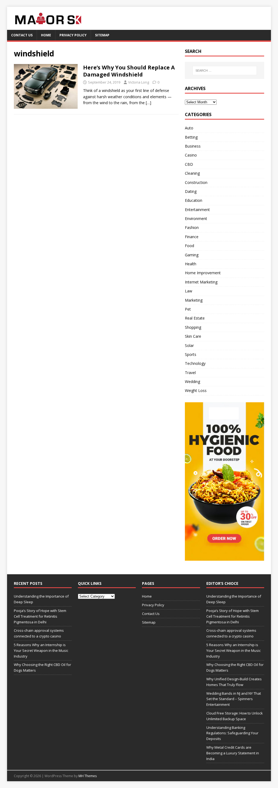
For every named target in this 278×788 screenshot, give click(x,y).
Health (190, 263)
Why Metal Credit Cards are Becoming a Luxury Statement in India (232, 753)
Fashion (192, 227)
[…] (148, 102)
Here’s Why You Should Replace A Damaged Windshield (129, 71)
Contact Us (22, 35)
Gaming (191, 254)
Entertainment (197, 209)
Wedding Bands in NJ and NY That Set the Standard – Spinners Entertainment (233, 699)
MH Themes (87, 776)
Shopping (193, 327)
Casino (191, 155)
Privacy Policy (73, 35)
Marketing (194, 300)
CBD (189, 164)
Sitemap (102, 35)
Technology (195, 363)
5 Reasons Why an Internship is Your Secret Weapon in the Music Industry (41, 650)
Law (188, 290)
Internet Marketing (201, 282)
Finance (191, 236)
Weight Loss (196, 390)
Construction (196, 182)
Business (193, 146)
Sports (190, 354)
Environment (196, 218)
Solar (189, 345)
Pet (188, 309)
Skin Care (193, 336)
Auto (189, 127)
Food (189, 245)
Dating (191, 191)
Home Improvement (203, 272)
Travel (190, 372)
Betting (191, 137)
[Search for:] (224, 70)
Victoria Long (138, 82)
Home (46, 35)
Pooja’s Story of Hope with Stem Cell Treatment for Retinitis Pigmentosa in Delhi (40, 616)
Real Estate (195, 318)
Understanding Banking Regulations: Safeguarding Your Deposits (232, 733)
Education (193, 200)
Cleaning (192, 173)
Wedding (192, 381)
